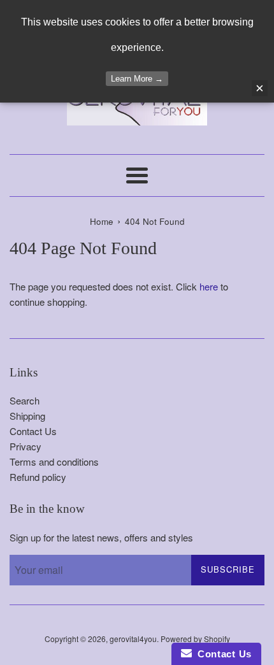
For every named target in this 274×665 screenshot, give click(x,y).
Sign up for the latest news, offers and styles (101, 537)
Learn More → (137, 78)
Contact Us (33, 431)
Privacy (25, 446)
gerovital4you (133, 638)
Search (25, 400)
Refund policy (38, 476)
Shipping (27, 415)
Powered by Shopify (195, 638)
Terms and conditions (54, 461)
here (208, 286)
